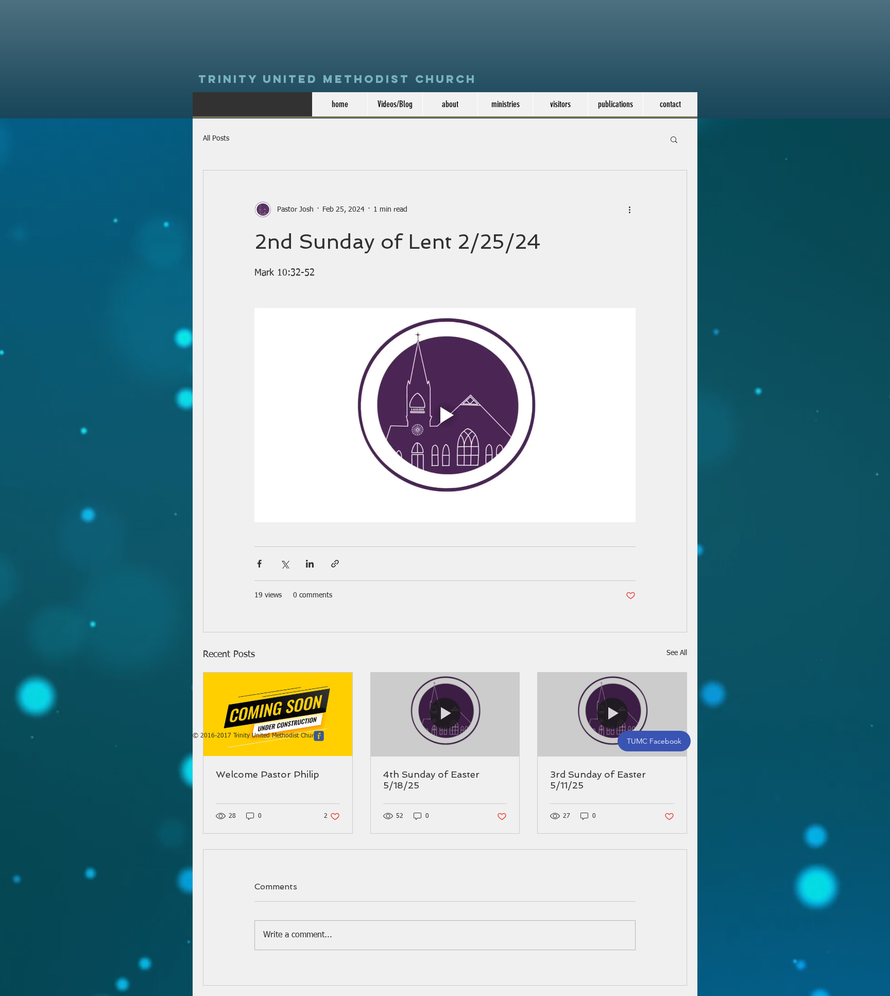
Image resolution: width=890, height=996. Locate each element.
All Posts (216, 138)
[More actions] (629, 209)
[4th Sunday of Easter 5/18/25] (445, 714)
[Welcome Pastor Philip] (277, 714)
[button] (674, 139)
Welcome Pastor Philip (267, 774)
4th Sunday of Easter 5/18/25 (431, 780)
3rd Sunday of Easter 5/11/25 (598, 780)
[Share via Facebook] (259, 564)
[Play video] (445, 415)
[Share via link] (335, 564)
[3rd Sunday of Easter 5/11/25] (612, 714)
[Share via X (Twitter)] (284, 564)
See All (676, 653)
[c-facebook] (319, 736)
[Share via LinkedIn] (310, 564)
